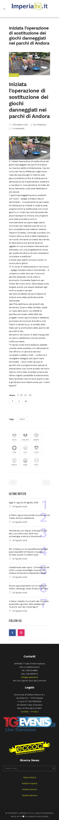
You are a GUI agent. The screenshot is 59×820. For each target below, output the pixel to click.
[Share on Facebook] (18, 395)
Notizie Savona (29, 789)
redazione (41, 124)
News (22, 419)
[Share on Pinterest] (30, 395)
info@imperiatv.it (29, 677)
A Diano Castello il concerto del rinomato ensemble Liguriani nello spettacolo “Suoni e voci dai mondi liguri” (29, 604)
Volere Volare (29, 777)
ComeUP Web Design (38, 817)
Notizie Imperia (29, 783)
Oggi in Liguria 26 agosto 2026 (23, 502)
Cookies (25, 711)
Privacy (34, 711)
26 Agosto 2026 (19, 506)
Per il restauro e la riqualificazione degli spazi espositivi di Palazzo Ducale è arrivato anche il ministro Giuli (28, 552)
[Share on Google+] (26, 395)
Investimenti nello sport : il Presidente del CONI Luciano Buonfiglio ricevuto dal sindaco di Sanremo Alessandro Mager (29, 570)
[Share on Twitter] (21, 395)
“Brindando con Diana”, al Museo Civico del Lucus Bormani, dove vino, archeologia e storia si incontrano (28, 533)
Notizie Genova (29, 795)
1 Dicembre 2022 (20, 124)
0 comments (18, 128)
